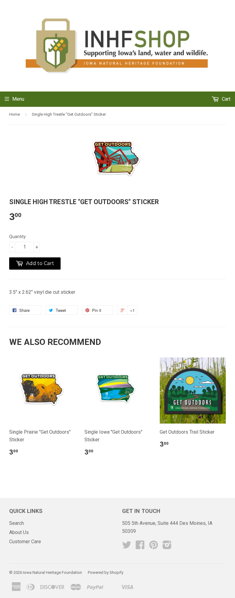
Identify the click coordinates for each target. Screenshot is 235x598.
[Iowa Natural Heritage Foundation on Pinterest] (153, 547)
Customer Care (25, 541)
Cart (225, 99)
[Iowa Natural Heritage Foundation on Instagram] (167, 547)
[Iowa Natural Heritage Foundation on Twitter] (126, 547)
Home (14, 114)
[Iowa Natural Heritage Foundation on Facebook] (140, 547)
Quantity (17, 236)
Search (16, 523)
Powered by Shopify (105, 572)
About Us (19, 532)
